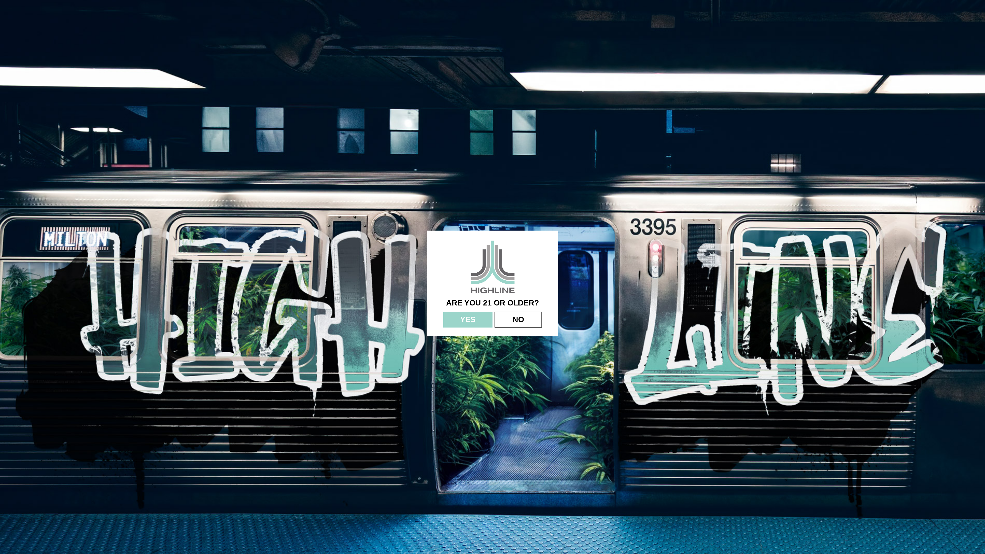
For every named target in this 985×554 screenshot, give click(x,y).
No (518, 319)
